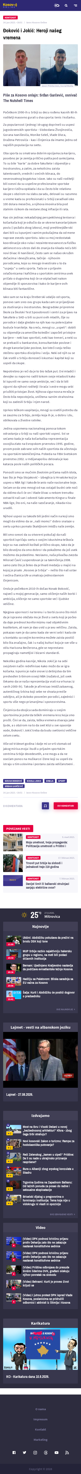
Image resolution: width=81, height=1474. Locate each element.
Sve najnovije (64, 1009)
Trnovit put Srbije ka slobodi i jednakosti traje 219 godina (40, 863)
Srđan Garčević (14, 786)
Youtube (56, 1452)
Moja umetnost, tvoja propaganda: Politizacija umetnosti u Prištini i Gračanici (40, 842)
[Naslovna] (10, 5)
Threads (45, 1452)
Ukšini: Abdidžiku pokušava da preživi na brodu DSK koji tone (40, 941)
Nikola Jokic (34, 780)
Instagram (35, 1452)
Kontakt (40, 1429)
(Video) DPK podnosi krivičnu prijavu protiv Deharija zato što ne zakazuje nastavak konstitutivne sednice (40, 1242)
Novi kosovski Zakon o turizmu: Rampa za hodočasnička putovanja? (40, 1144)
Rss (67, 1452)
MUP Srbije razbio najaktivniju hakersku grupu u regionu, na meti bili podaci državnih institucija (40, 954)
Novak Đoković (13, 780)
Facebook (14, 1452)
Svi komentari (65, 805)
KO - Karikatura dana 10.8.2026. (40, 1356)
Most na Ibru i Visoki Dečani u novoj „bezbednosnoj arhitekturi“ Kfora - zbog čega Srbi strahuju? (40, 1130)
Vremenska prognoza (57, 5)
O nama (40, 1409)
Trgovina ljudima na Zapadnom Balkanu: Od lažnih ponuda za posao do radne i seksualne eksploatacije (40, 1186)
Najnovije (40, 926)
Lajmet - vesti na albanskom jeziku (40, 1027)
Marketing (41, 1440)
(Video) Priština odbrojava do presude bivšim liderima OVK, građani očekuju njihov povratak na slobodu (40, 1271)
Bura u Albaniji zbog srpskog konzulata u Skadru (40, 1172)
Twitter (24, 1452)
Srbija (49, 780)
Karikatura (40, 1323)
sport (61, 780)
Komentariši (45, 805)
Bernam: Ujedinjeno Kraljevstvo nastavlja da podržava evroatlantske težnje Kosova (40, 969)
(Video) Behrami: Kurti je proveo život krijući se (40, 1285)
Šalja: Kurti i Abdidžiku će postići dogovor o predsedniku (40, 996)
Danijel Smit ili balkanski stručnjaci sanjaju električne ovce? (40, 884)
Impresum (40, 1419)
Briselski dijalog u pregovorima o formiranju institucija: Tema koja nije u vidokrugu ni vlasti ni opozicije (40, 1200)
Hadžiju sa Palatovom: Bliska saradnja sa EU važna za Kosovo (40, 982)
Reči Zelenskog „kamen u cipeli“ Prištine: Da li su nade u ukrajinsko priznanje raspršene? (40, 1158)
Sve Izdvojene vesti (61, 1214)
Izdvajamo (40, 1115)
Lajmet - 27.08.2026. (40, 1066)
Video (40, 1227)
